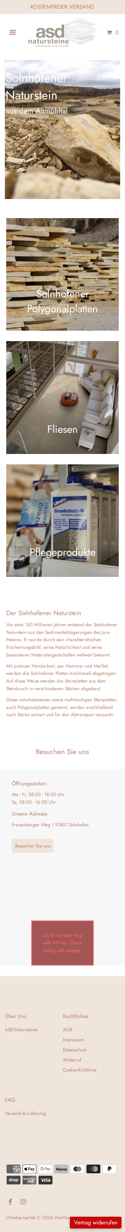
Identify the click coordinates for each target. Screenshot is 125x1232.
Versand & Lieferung (25, 1113)
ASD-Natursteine (21, 1029)
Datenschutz (74, 1049)
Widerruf (72, 1059)
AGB (68, 1029)
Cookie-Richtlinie (80, 1069)
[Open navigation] (12, 32)
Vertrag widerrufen (95, 1222)
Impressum (73, 1039)
